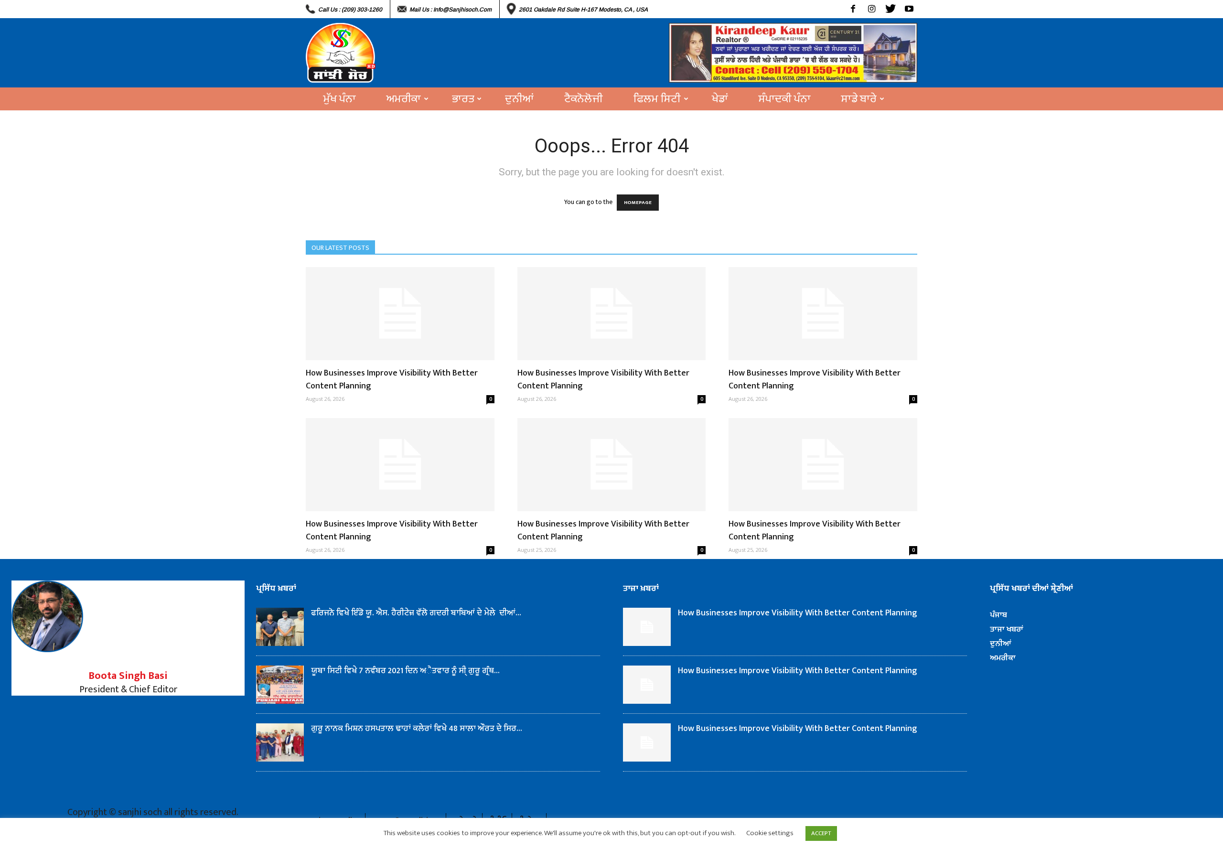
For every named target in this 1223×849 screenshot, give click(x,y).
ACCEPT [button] (821, 833)
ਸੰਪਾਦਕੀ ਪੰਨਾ (785, 98)
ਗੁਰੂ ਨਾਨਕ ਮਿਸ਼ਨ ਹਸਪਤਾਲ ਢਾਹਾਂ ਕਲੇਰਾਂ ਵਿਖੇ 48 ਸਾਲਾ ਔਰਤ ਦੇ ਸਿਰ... (416, 728)
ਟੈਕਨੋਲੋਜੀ (583, 98)
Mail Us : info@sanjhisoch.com (450, 9)
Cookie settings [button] (770, 833)
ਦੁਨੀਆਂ (519, 98)
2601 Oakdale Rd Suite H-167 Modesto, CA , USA (583, 9)
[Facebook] (853, 9)
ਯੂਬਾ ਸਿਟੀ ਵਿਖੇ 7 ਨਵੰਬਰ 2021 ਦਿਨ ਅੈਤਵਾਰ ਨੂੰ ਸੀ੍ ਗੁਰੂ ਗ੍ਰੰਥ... (405, 671)
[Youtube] (909, 9)
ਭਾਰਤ (463, 98)
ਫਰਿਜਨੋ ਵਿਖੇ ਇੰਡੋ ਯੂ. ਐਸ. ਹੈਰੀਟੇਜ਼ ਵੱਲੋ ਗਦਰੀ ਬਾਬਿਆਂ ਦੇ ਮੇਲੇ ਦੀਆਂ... (416, 613)
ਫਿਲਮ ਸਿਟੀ (657, 98)
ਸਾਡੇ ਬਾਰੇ (859, 98)
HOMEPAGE (638, 202)
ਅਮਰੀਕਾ (403, 98)
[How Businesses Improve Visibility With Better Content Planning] (400, 313)
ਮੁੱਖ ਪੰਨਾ (339, 98)
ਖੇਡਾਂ (720, 98)
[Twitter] (890, 9)
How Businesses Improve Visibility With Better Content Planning (392, 379)
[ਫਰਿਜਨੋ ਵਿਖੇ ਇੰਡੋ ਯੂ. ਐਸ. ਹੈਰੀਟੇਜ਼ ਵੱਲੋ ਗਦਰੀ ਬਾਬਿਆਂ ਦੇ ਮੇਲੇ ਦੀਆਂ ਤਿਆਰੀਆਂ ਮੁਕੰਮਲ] (280, 627)
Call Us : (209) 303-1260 (350, 9)
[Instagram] (871, 9)
